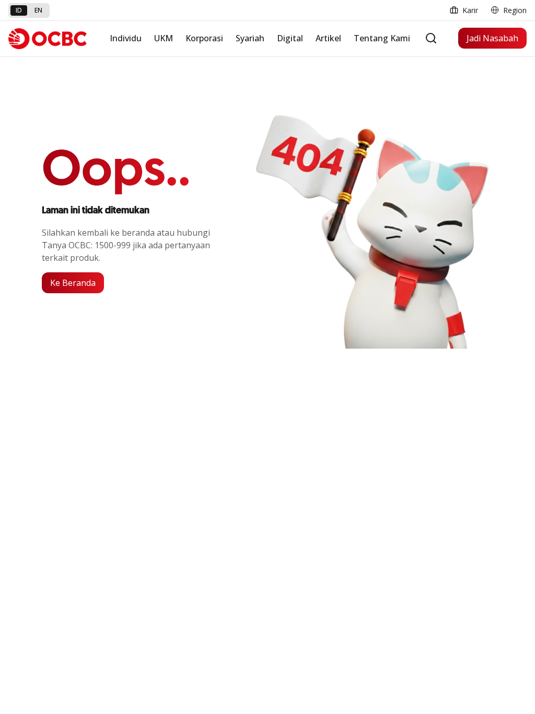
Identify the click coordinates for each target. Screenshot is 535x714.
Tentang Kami (382, 38)
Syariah (250, 38)
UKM (163, 38)
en (38, 10)
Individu (126, 38)
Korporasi (204, 38)
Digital (290, 38)
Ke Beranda (73, 283)
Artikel (328, 38)
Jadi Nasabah (492, 38)
